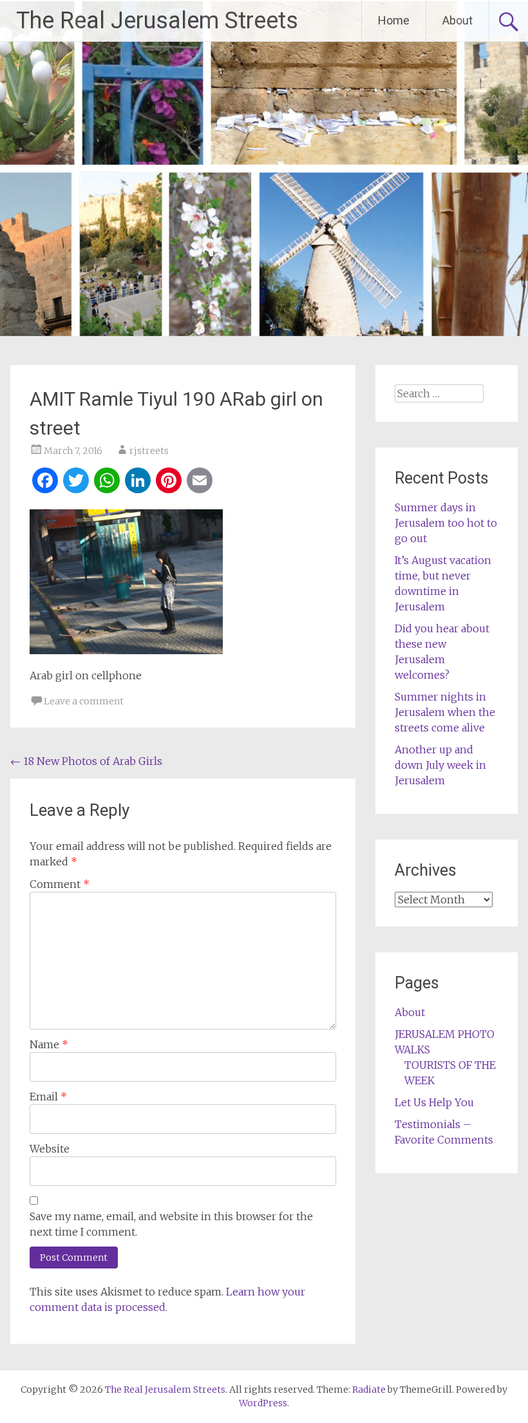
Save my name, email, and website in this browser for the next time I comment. (171, 1224)
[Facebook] (45, 481)
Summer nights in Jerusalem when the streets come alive (445, 712)
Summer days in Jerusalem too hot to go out (446, 523)
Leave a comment (84, 701)
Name (49, 1044)
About (457, 20)
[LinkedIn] (137, 481)
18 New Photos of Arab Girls (86, 761)
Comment (60, 884)
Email (48, 1096)
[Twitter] (76, 481)
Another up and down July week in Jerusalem (440, 765)
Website (50, 1148)
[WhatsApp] (106, 481)
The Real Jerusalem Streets (157, 20)
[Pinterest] (168, 481)
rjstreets (149, 451)
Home (394, 20)
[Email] (199, 481)
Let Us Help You (434, 1102)
